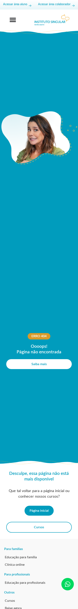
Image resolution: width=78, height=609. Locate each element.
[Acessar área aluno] (30, 5)
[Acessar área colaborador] (73, 5)
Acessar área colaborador (54, 4)
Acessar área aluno (15, 4)
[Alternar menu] (12, 19)
